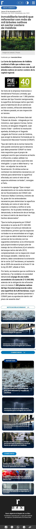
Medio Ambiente (9, 8)
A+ (22, 3)
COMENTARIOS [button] (16, 352)
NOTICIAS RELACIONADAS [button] (16, 307)
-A (18, 3)
